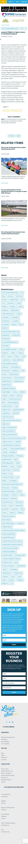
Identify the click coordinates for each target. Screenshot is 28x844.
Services (3, 803)
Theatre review (18, 573)
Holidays (6, 110)
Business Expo (14, 299)
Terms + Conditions (6, 773)
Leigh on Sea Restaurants (7, 807)
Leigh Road (15, 413)
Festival (21, 352)
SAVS (22, 509)
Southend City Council (8, 537)
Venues (3, 818)
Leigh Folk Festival (18, 409)
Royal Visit (15, 509)
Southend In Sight (7, 555)
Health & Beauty (18, 381)
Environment (5, 338)
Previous (11, 135)
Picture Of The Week (7, 477)
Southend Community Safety (10, 548)
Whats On (5, 583)
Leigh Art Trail (6, 409)
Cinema (21, 306)
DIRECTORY (24, 1)
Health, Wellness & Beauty (8, 823)
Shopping (20, 512)
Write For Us (4, 777)
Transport (5, 576)
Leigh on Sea (5, 423)
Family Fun (5, 352)
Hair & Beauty (5, 370)
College (19, 313)
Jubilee (4, 399)
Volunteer (11, 580)
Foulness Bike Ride (18, 360)
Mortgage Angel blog (8, 455)
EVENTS (10, 1)
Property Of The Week (8, 491)
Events (21, 349)
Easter (20, 324)
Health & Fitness (6, 381)
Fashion (13, 352)
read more (4, 183)
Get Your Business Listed (7, 775)
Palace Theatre (6, 470)
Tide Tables (4, 739)
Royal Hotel (5, 509)
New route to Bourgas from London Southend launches (13, 148)
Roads (11, 505)
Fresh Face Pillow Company (9, 363)
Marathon (13, 452)
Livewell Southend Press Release (11, 445)
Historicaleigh (6, 392)
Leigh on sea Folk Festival (9, 427)
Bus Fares (10, 296)
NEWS (3, 1)
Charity (19, 303)
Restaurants (19, 502)
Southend (20, 523)
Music (16, 459)
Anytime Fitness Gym (12, 28)
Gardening (5, 367)
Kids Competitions (13, 402)
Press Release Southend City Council (12, 484)
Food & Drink (6, 360)
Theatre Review (6, 573)
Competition (15, 317)
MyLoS (18, 463)
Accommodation (5, 794)
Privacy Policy (5, 769)
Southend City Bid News (8, 534)
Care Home (11, 303)
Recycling (5, 498)
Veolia (4, 580)
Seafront (12, 512)
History (15, 392)
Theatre (5, 569)
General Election (15, 367)
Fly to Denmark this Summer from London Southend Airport (13, 232)
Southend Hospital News (9, 551)
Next (18, 135)
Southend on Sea (6, 562)
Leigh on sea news (7, 441)
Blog (3, 296)
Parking (4, 473)
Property (14, 487)
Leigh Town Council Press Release (11, 420)
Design (14, 324)
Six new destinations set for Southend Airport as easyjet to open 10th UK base (14, 191)
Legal (16, 406)
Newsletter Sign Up (6, 779)
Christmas (13, 306)
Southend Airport (16, 110)
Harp (23, 370)
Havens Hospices (7, 377)
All (3, 28)
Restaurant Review (7, 502)
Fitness (17, 356)
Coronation (16, 321)
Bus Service (19, 296)
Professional (5, 487)
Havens (4, 374)
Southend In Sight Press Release (11, 558)
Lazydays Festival (7, 406)
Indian (12, 395)
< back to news (5, 25)
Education (5, 328)
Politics (4, 480)
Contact (3, 781)
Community (5, 317)
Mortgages (20, 455)
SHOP (17, 1)
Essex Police (5, 345)
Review (4, 505)
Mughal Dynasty (6, 459)
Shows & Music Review (8, 516)
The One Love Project (8, 565)
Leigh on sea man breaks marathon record (13, 438)
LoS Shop (4, 448)
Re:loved (14, 494)
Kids (3, 402)
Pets (11, 473)
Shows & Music (6, 519)
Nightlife (3, 801)
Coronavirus (5, 324)
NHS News (5, 466)
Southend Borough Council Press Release (13, 530)
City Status (5, 310)
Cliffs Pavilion (15, 310)
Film (3, 356)
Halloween (15, 370)
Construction (5, 321)
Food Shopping (5, 814)
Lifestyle (18, 441)
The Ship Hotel (21, 565)
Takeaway (3, 809)
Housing (5, 395)
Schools (4, 512)
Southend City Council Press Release (12, 541)
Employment (5, 335)
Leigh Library (5, 413)
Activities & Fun (5, 831)
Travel (12, 576)
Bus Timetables (5, 741)
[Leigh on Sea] (14, 711)
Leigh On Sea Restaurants (8, 737)
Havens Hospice (13, 374)
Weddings (20, 580)
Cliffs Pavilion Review (8, 313)
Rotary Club (19, 505)
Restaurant (14, 498)
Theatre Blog (13, 569)
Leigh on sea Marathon (8, 431)
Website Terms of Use (7, 771)
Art (22, 28)
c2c (12, 583)
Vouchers (3, 759)
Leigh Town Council (7, 416)
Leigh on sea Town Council (9, 434)
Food (23, 356)
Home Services (5, 825)
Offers (19, 466)
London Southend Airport (17, 448)
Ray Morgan (5, 494)
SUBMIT (14, 644)
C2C (22, 299)
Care (3, 303)
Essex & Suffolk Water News (9, 342)
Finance (10, 356)
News (12, 466)
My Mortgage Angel (7, 463)
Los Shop (4, 452)
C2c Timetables (5, 743)
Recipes (22, 494)
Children (4, 306)
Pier (18, 477)
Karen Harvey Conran (15, 399)
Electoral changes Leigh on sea (10, 331)
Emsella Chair (16, 335)
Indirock (19, 395)
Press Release (13, 480)
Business (4, 299)
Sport (16, 562)
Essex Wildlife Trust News (9, 349)
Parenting (16, 470)
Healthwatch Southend (8, 388)
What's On (4, 757)
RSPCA (19, 491)
